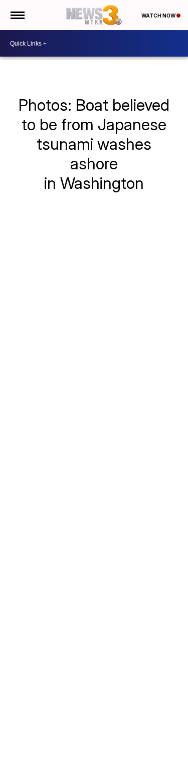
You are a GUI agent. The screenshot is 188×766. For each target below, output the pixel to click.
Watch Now (158, 16)
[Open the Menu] (17, 15)
